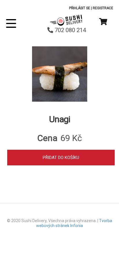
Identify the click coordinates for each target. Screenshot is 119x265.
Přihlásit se (79, 8)
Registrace (103, 8)
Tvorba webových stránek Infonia (74, 223)
